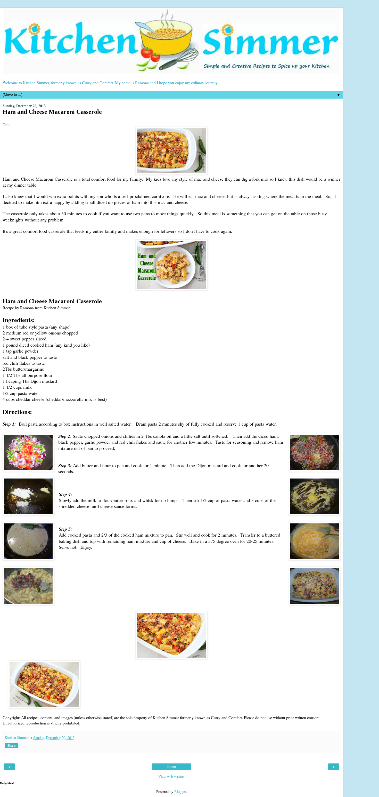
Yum (6, 124)
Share (11, 745)
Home (171, 767)
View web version (171, 776)
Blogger (180, 791)
